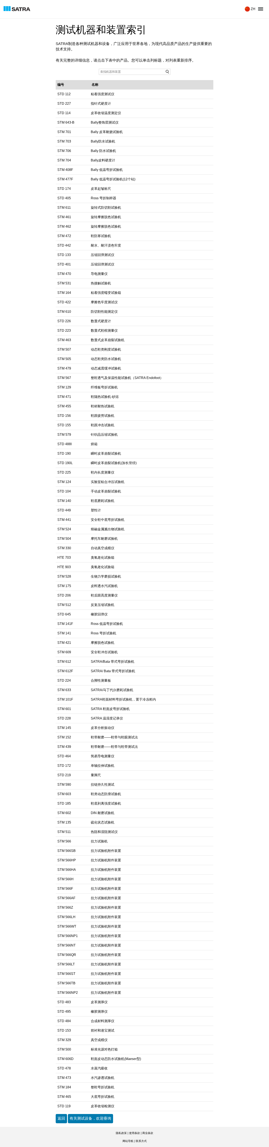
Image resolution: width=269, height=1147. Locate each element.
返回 (61, 1118)
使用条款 (134, 1133)
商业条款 (147, 1133)
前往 (167, 72)
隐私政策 (121, 1133)
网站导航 (128, 1141)
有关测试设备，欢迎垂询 (90, 1118)
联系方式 (141, 1141)
